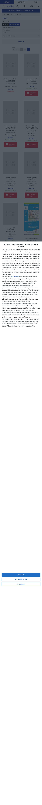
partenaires (15, 276)
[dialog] (21, 523)
